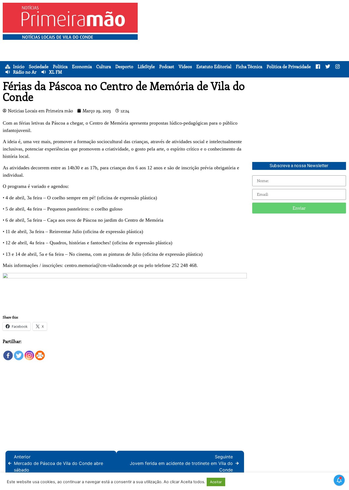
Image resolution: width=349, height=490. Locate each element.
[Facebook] (8, 352)
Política (60, 66)
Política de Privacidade (289, 66)
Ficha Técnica (249, 66)
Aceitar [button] (216, 482)
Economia (82, 66)
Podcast (166, 66)
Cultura (103, 66)
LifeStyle (146, 66)
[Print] (40, 352)
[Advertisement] (244, 41)
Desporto (124, 66)
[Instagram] (29, 352)
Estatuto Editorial (213, 66)
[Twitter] (18, 352)
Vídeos (185, 66)
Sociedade (39, 66)
